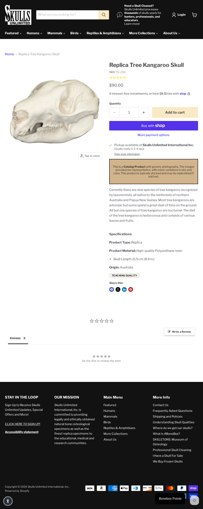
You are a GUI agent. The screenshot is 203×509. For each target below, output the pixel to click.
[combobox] (67, 14)
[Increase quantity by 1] (144, 112)
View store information (127, 154)
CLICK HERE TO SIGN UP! (22, 424)
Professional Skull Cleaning (172, 450)
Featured (12, 33)
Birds (74, 33)
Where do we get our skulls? (172, 428)
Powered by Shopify (17, 490)
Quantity (115, 103)
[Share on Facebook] (111, 289)
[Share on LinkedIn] (124, 289)
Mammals (55, 33)
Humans (33, 33)
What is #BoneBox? (166, 434)
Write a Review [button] (181, 331)
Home (9, 54)
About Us (170, 33)
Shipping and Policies (168, 416)
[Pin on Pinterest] (130, 289)
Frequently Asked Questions (172, 411)
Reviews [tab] (15, 338)
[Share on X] (118, 289)
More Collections (142, 33)
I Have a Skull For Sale (168, 456)
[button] (179, 14)
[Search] (103, 14)
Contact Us (161, 405)
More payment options (153, 135)
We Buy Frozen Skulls (168, 461)
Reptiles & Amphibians (104, 33)
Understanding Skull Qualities (173, 422)
